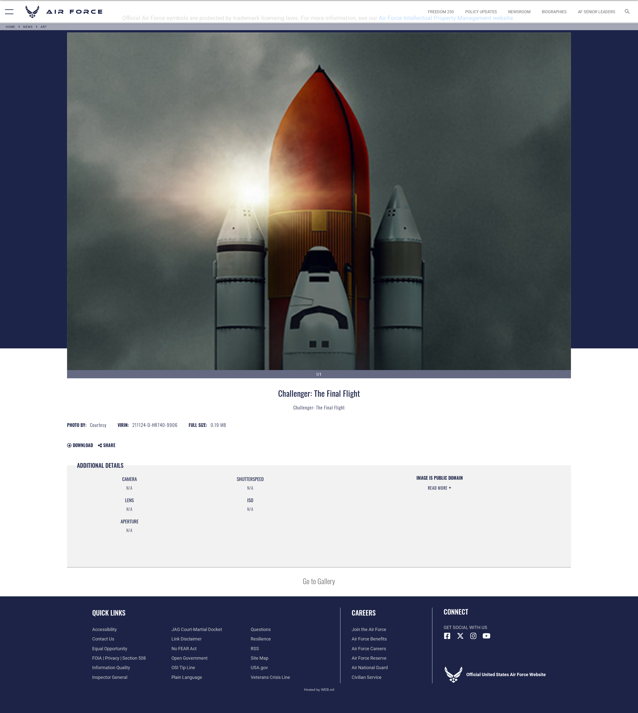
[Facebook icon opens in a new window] (447, 636)
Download (82, 445)
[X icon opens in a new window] (460, 636)
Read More (438, 488)
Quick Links (108, 613)
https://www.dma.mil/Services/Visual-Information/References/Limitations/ (385, 512)
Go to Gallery (319, 580)
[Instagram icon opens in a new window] (473, 636)
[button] (8, 12)
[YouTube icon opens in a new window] (486, 636)
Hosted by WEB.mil (319, 690)
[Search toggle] (627, 11)
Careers (364, 613)
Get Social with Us (465, 627)
